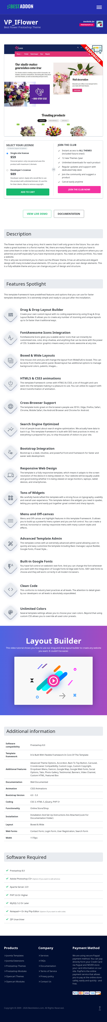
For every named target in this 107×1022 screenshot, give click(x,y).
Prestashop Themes (16, 966)
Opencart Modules (15, 981)
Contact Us (45, 981)
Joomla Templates (15, 955)
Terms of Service (48, 971)
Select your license (20, 145)
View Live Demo (37, 214)
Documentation (69, 214)
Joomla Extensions (15, 960)
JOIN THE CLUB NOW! (79, 189)
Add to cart (28, 192)
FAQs (43, 960)
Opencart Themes (15, 976)
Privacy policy (47, 976)
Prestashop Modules (16, 971)
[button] (53, 681)
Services (44, 955)
